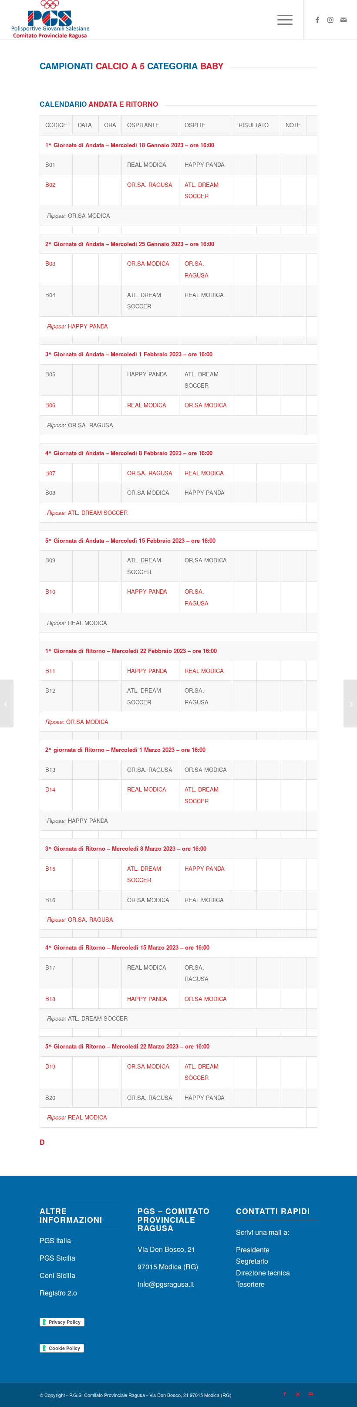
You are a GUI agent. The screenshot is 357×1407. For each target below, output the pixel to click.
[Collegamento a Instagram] (330, 19)
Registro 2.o (58, 1293)
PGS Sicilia (57, 1258)
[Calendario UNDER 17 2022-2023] (6, 703)
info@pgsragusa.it (166, 1284)
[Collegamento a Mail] (343, 19)
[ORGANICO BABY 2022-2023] (350, 703)
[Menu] (281, 19)
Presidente (252, 1250)
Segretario (252, 1261)
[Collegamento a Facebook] (317, 19)
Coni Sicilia (57, 1275)
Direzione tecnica (263, 1273)
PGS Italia (55, 1240)
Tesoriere (250, 1284)
